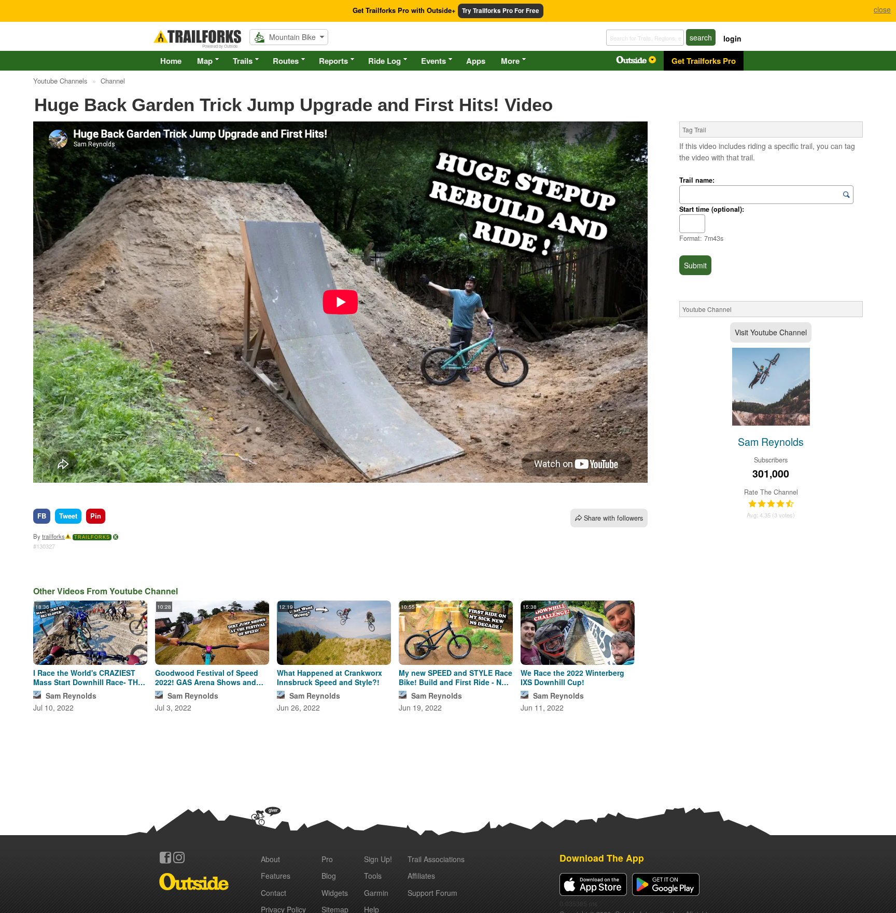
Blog (328, 875)
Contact (273, 893)
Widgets (334, 893)
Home (170, 60)
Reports (333, 60)
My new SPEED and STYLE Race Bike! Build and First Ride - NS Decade (455, 677)
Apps (475, 60)
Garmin (376, 893)
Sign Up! (378, 859)
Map (205, 60)
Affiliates (421, 875)
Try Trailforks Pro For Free (500, 10)
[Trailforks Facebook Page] (165, 857)
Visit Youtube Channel (771, 332)
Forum (432, 893)
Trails (243, 60)
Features (275, 875)
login (732, 38)
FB (41, 516)
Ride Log (384, 60)
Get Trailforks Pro (703, 60)
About (270, 859)
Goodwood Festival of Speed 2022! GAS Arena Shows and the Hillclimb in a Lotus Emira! (208, 677)
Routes (286, 60)
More (510, 60)
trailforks (53, 536)
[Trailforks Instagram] (179, 857)
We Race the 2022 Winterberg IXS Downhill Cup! (572, 677)
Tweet (68, 516)
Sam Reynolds (71, 695)
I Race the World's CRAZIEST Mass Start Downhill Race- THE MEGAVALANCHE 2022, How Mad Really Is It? (88, 677)
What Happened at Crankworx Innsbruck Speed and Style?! (329, 677)
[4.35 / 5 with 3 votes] (771, 504)
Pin (95, 516)
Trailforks (92, 537)
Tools (373, 875)
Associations (436, 859)
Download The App (601, 857)
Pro (327, 859)
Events (433, 60)
